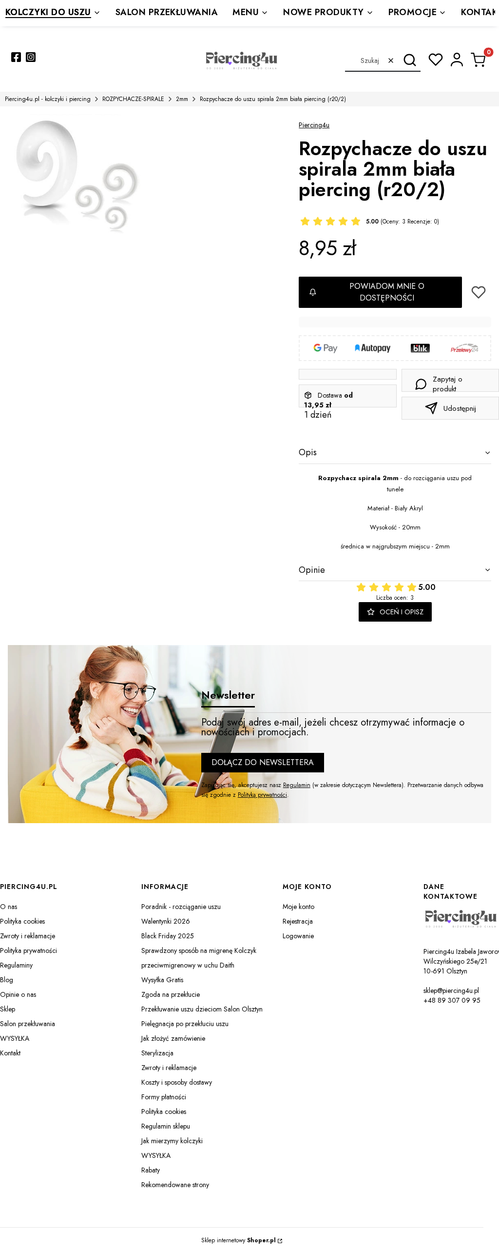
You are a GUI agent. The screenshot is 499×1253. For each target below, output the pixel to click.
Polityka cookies (22, 921)
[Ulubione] (435, 59)
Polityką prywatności (262, 794)
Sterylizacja (157, 1053)
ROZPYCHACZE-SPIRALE (133, 99)
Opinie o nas (18, 994)
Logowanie (298, 936)
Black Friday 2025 (167, 936)
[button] (410, 60)
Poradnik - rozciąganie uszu (181, 906)
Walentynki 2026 (165, 921)
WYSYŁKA (14, 1038)
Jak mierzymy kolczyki (172, 1141)
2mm (182, 99)
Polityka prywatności (28, 950)
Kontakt (10, 1053)
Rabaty (150, 1170)
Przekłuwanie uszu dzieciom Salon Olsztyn (202, 1009)
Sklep (7, 1009)
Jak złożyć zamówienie (173, 1038)
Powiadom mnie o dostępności (386, 292)
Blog (6, 980)
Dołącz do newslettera (262, 762)
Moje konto (298, 906)
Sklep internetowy (238, 1240)
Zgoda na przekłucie (170, 994)
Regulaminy (16, 965)
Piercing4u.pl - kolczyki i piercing (48, 99)
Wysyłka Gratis (162, 980)
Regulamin (296, 785)
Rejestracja (298, 921)
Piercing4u (314, 125)
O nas (8, 906)
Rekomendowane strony (175, 1185)
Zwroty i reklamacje (27, 936)
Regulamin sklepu (165, 1126)
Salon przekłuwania (27, 1024)
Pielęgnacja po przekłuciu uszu (185, 1024)
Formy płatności (163, 1097)
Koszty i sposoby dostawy (176, 1082)
